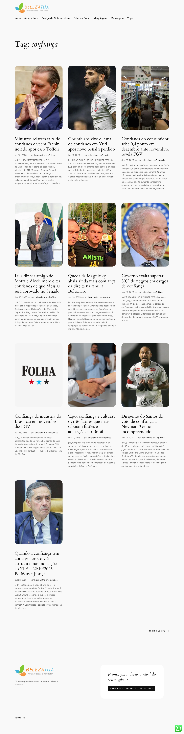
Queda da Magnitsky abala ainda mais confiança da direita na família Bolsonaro (92, 283)
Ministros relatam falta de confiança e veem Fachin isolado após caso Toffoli (37, 144)
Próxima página (158, 630)
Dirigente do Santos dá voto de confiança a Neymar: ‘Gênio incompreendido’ (142, 424)
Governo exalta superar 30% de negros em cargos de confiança (144, 281)
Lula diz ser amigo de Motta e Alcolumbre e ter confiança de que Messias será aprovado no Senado (37, 283)
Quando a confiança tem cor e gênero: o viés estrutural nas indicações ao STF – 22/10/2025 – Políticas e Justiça (37, 564)
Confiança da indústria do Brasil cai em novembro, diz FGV (38, 421)
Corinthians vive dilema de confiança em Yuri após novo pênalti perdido (91, 144)
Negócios (106, 297)
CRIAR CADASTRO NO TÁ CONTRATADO (131, 688)
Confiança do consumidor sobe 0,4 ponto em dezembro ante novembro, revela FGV (145, 147)
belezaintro (39, 155)
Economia (160, 160)
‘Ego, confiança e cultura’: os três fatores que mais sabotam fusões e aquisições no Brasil (91, 424)
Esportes (106, 155)
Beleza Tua (20, 717)
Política (52, 155)
